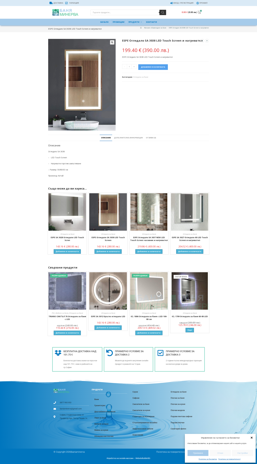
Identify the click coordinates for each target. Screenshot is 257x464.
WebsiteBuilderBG (142, 458)
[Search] (162, 12)
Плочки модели (178, 410)
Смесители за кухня (141, 410)
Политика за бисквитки (208, 459)
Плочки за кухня (178, 404)
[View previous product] (202, 41)
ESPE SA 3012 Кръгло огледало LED (108, 316)
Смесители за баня (141, 404)
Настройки (242, 453)
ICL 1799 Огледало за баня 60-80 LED (190, 316)
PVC (53, 313)
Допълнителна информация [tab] (128, 138)
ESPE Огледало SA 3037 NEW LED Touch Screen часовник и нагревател (149, 238)
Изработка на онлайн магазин (120, 458)
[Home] (141, 28)
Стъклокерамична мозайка (145, 423)
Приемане (198, 453)
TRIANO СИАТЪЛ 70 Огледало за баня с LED (67, 317)
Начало (104, 22)
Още (190, 330)
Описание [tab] (106, 138)
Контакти (151, 22)
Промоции (118, 22)
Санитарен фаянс (178, 429)
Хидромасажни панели (143, 429)
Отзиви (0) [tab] (151, 138)
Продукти (133, 22)
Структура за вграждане (143, 416)
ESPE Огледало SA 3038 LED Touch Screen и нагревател (189, 28)
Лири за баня (100, 418)
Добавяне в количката (153, 67)
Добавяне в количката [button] (67, 251)
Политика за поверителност (229, 459)
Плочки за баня (177, 398)
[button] (251, 437)
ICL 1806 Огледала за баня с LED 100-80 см (149, 317)
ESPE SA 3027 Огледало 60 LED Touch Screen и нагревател (190, 238)
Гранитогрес (99, 405)
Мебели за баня (61, 313)
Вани (96, 399)
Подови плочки (177, 423)
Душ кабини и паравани (104, 412)
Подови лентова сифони (181, 416)
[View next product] (207, 41)
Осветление (138, 435)
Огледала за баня (140, 77)
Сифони (136, 398)
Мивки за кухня (101, 430)
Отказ (220, 453)
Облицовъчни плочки (103, 436)
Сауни (135, 392)
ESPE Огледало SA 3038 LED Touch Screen (108, 238)
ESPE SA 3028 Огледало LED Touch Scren (67, 238)
